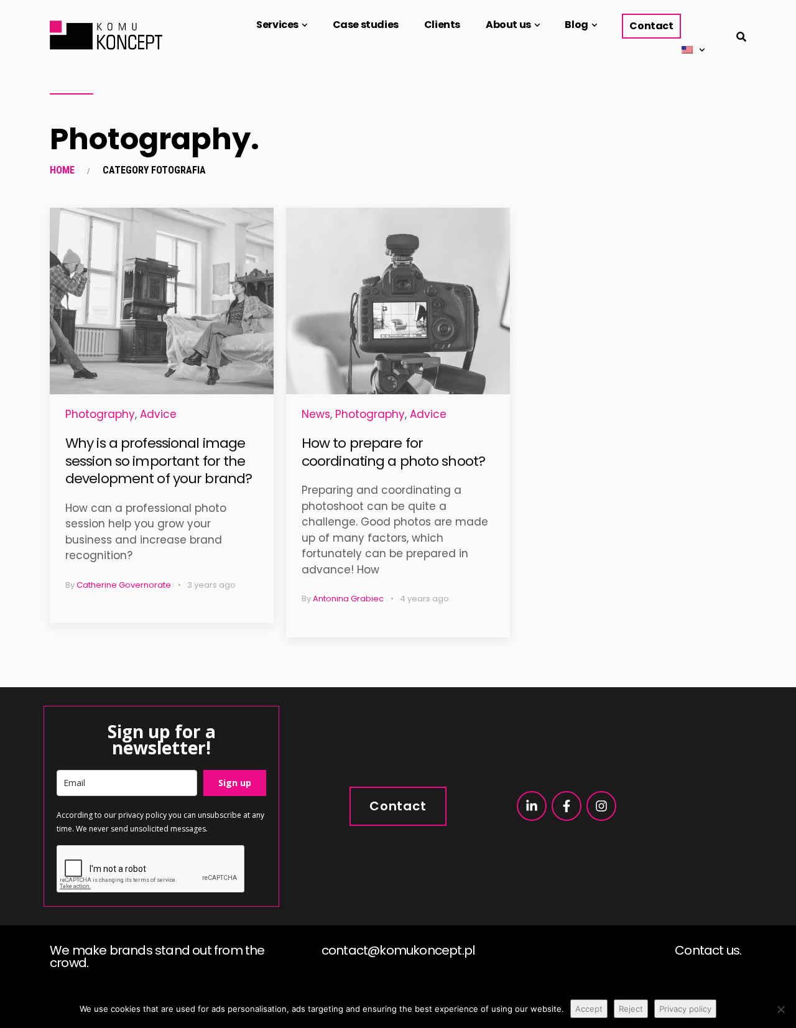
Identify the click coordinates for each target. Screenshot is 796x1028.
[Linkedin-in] (532, 806)
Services (277, 24)
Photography (100, 414)
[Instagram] (601, 806)
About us (508, 24)
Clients (442, 24)
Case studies (366, 24)
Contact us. (708, 950)
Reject (631, 1009)
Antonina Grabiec (348, 598)
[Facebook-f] (566, 806)
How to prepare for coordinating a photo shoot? (393, 452)
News (316, 414)
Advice (158, 414)
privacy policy (142, 815)
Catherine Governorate (123, 585)
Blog (576, 24)
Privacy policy (685, 1009)
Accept (589, 1009)
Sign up (234, 783)
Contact (651, 26)
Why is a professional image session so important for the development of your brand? (158, 460)
